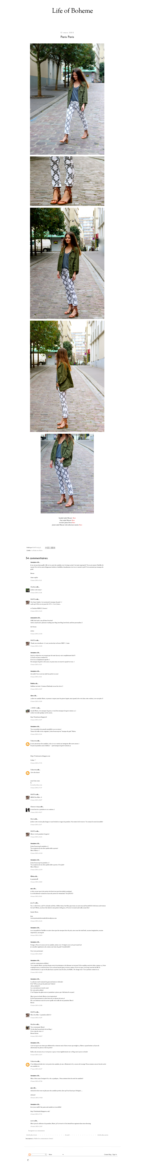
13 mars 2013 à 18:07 (36, 800)
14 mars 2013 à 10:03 (36, 882)
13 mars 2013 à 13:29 (36, 689)
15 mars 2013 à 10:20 (36, 972)
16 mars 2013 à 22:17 (36, 1055)
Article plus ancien (102, 1135)
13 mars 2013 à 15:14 (36, 734)
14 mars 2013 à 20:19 (36, 935)
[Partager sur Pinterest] (54, 548)
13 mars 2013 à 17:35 (36, 763)
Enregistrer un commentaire (36, 1131)
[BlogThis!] (48, 548)
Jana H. (32, 903)
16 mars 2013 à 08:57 (36, 1036)
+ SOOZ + (33, 708)
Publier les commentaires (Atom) (43, 1139)
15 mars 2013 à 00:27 (36, 954)
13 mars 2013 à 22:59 (36, 870)
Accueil (67, 1135)
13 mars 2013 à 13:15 (36, 677)
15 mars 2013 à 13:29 (36, 1018)
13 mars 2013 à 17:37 (36, 788)
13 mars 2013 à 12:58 (36, 646)
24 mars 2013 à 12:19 (36, 1126)
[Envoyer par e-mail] (46, 548)
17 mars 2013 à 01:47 (36, 1069)
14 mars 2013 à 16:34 (36, 921)
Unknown (33, 741)
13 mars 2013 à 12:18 (36, 593)
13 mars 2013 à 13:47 (36, 720)
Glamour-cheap (35, 807)
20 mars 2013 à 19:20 (36, 1098)
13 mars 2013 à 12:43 (36, 611)
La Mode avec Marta (37, 550)
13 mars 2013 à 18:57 (36, 812)
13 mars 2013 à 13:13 (36, 664)
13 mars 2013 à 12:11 (36, 580)
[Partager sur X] (50, 548)
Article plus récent (31, 1135)
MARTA (32, 599)
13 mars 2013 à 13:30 (36, 701)
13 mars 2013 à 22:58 (36, 853)
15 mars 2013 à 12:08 (36, 1005)
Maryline (33, 1024)
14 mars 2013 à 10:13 (36, 896)
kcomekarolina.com (36, 785)
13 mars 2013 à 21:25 (36, 837)
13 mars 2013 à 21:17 (36, 825)
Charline (32, 587)
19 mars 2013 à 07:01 (36, 1081)
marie (32, 1121)
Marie (32, 819)
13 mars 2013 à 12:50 (36, 634)
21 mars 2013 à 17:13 (36, 1114)
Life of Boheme (72, 11)
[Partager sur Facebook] (52, 548)
